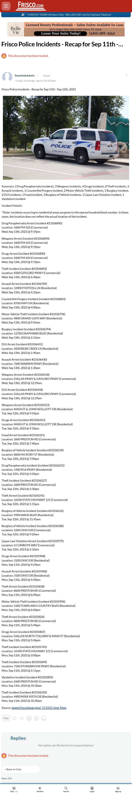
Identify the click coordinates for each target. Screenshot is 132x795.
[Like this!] (15, 718)
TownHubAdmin (24, 75)
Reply (6, 718)
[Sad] (44, 718)
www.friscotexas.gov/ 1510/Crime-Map (39, 707)
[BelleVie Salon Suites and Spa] (66, 29)
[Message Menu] (126, 75)
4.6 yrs (46, 75)
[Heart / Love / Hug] (22, 718)
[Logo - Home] (31, 6)
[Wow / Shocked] (36, 718)
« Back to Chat (13, 769)
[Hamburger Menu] (6, 6)
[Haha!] (29, 718)
